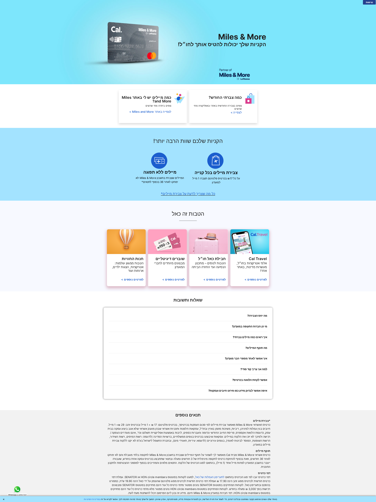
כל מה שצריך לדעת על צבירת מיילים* (188, 194)
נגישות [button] (369, 2)
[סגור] (3, 499)
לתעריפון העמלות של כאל (210, 477)
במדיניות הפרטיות (92, 499)
